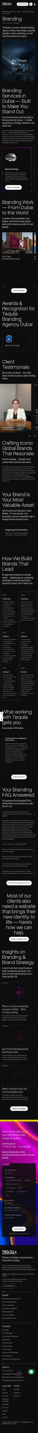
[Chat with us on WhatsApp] (31, 1372)
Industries (5, 1404)
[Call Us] (31, 4)
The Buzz (5, 1367)
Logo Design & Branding (10, 1336)
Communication (7, 1371)
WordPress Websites (9, 1302)
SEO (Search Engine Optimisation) (13, 1377)
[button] (30, 435)
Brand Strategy (7, 1333)
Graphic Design (7, 1346)
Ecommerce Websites (9, 1308)
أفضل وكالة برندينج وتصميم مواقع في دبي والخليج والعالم (18, 1275)
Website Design (6, 1423)
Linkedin (16, 1389)
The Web (5, 1295)
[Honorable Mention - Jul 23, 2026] (1, 716)
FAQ (3, 1414)
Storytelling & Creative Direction (12, 1380)
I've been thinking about (12, 1215)
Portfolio (5, 1396)
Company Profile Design (10, 1352)
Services (10, 23)
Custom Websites (8, 1305)
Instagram (17, 1393)
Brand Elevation (7, 1343)
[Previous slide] (4, 286)
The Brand (6, 1326)
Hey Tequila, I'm (10, 1170)
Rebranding (6, 1340)
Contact (5, 1417)
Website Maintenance (9, 1318)
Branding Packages (5, 1400)
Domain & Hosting (8, 1315)
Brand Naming (7, 1356)
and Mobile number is (12, 1208)
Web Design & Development (11, 1299)
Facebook (17, 1396)
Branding (5, 1330)
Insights (4, 1411)
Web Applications (8, 1312)
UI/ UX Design (6, 1349)
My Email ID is (9, 1200)
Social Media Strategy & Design (12, 1374)
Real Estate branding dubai (11, 1359)
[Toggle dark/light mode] (35, 4)
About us (5, 1408)
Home (4, 23)
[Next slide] (34, 286)
